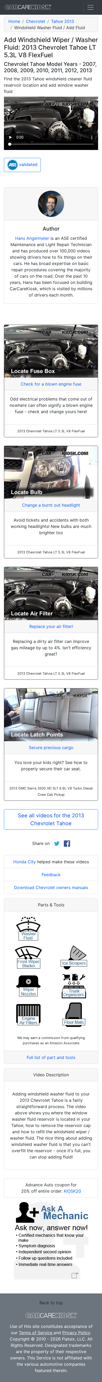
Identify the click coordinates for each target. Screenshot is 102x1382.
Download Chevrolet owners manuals (51, 887)
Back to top (51, 1302)
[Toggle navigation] (90, 7)
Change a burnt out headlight (51, 505)
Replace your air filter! (51, 626)
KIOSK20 (72, 1191)
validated (27, 164)
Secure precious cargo (51, 747)
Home (14, 21)
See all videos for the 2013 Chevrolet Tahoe (51, 819)
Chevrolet (35, 21)
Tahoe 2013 (62, 21)
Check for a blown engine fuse (51, 384)
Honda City (24, 861)
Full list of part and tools (51, 1057)
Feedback (51, 874)
